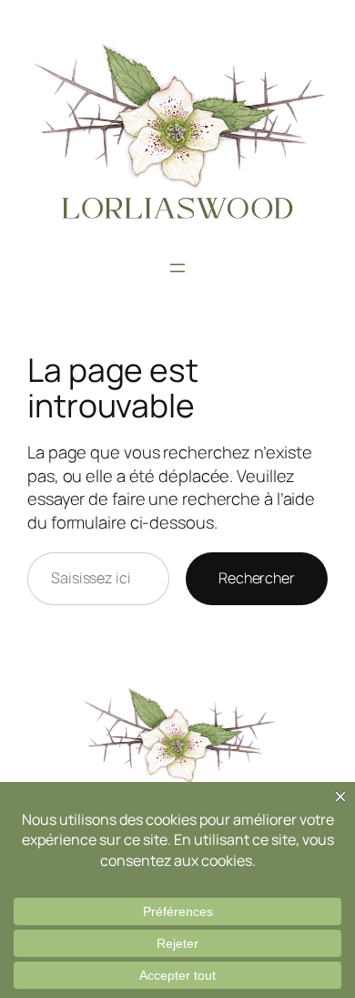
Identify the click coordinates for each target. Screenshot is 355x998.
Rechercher (256, 578)
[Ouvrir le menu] (177, 268)
